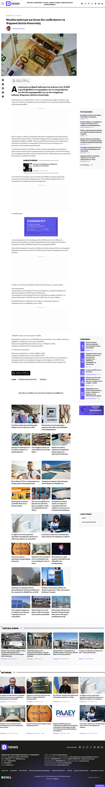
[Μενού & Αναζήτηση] (2, 3)
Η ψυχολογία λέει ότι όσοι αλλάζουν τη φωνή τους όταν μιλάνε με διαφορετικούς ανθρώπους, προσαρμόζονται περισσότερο (94, 359)
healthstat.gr (83, 701)
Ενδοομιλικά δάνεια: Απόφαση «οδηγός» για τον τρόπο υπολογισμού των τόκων (89, 157)
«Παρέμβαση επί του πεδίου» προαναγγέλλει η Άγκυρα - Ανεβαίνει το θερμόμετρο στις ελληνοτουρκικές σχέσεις (93, 392)
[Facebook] (3, 80)
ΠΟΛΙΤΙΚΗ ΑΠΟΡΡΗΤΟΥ (58, 770)
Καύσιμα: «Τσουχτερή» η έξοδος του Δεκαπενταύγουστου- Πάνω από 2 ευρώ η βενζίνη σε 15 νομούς (55, 590)
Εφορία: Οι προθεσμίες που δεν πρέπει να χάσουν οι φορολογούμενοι (20, 450)
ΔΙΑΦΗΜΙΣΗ (13, 770)
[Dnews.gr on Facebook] (82, 3)
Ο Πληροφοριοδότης (91, 374)
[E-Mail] (3, 92)
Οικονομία (9, 15)
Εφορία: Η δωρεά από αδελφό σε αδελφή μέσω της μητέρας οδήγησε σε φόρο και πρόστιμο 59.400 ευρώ (91, 140)
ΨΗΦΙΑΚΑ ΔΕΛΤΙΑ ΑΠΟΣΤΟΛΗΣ (27, 379)
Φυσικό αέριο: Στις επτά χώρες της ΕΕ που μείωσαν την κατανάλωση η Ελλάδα (40, 612)
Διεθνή (82, 135)
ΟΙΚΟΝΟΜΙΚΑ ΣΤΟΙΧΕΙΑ (97, 770)
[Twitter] (3, 84)
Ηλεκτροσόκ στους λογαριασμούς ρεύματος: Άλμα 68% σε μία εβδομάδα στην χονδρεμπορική (54, 427)
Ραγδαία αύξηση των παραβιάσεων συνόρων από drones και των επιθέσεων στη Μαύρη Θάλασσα (91, 123)
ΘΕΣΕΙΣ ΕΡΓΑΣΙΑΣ (67, 2)
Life (87, 366)
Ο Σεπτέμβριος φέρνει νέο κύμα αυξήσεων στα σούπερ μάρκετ (41, 450)
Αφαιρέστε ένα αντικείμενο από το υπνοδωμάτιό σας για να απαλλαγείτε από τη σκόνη (11, 725)
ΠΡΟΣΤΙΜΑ (43, 379)
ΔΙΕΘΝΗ (51, 2)
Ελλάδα (82, 118)
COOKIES (69, 770)
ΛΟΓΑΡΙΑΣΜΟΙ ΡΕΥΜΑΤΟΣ (89, 522)
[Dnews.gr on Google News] (95, 3)
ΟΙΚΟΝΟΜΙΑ (38, 2)
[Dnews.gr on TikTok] (92, 3)
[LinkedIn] (3, 88)
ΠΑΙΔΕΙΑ (58, 2)
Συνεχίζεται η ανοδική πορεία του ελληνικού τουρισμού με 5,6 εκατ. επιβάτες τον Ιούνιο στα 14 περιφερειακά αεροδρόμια (61, 505)
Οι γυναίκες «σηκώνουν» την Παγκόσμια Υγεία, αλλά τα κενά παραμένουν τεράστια (92, 725)
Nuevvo (56, 778)
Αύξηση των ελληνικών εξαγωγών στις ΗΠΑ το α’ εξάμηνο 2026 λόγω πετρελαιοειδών (38, 697)
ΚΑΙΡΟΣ (84, 518)
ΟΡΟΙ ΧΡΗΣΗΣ (23, 770)
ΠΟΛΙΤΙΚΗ (30, 2)
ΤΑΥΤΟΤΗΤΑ (4, 770)
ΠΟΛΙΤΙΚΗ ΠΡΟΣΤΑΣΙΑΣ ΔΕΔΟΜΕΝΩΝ (39, 770)
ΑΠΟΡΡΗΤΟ (101, 785)
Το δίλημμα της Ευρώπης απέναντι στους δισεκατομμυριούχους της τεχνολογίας (90, 149)
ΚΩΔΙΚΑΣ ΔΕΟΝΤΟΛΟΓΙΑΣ (81, 770)
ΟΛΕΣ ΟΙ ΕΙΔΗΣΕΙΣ (72, 747)
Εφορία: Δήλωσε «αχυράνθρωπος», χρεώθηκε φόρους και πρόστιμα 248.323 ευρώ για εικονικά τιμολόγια (65, 652)
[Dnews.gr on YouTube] (99, 3)
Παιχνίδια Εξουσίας (85, 127)
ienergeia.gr (3, 701)
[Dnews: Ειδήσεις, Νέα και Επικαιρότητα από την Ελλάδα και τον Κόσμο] (13, 3)
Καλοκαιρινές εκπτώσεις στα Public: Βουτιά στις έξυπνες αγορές (19, 503)
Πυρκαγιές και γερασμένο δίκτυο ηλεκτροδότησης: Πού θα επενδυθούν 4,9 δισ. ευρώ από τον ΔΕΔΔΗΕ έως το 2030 (25, 590)
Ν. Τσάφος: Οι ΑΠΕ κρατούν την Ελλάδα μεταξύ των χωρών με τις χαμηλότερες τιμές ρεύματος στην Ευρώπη (12, 697)
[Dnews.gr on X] (85, 3)
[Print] (3, 96)
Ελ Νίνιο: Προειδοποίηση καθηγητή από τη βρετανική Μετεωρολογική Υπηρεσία (91, 132)
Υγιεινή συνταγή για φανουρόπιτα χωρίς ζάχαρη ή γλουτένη (20, 559)
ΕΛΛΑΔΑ (45, 2)
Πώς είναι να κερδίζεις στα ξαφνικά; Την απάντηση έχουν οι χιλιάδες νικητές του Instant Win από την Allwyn (40, 505)
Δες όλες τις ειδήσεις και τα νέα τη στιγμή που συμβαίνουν (41, 393)
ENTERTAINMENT (49, 4)
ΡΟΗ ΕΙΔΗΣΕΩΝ (86, 112)
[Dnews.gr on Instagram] (88, 3)
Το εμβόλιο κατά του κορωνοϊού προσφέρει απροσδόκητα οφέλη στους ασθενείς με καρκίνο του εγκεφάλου (24, 537)
